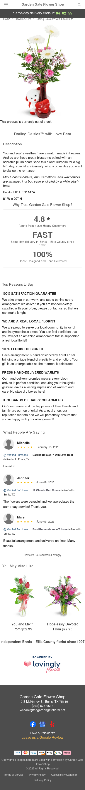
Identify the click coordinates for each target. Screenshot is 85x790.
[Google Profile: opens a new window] (42, 724)
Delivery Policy (42, 780)
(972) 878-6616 (42, 705)
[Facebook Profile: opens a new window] (33, 724)
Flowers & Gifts (23, 19)
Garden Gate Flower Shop (43, 4)
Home (6, 19)
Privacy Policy (37, 774)
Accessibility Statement (64, 774)
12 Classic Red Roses (46, 490)
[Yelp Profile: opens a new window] (52, 724)
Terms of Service (14, 774)
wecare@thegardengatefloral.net (42, 710)
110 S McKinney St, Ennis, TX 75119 (42, 701)
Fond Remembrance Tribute (49, 529)
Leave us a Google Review (42, 737)
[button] (76, 780)
